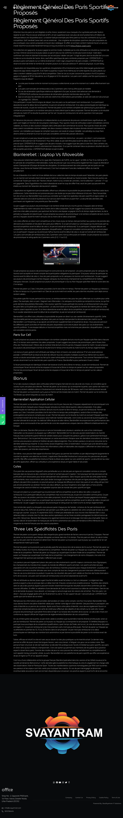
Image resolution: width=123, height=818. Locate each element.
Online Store (44, 8)
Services (56, 8)
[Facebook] (57, 782)
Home (22, 8)
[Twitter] (66, 782)
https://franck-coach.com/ (81, 45)
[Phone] (2, 422)
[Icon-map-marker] (69, 782)
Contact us (67, 8)
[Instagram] (63, 782)
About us (31, 8)
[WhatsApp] (2, 417)
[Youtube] (60, 782)
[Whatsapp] (53, 782)
